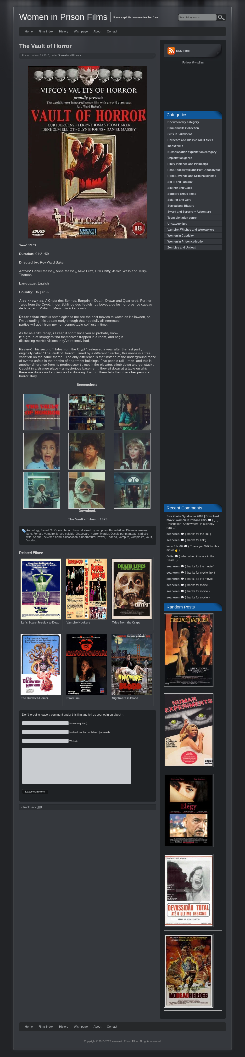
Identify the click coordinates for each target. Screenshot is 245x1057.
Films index (46, 31)
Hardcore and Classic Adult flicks (190, 140)
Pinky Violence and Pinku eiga (187, 164)
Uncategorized (177, 223)
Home (29, 31)
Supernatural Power (92, 537)
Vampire (123, 537)
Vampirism (137, 537)
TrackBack (32, 807)
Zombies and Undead (181, 247)
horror (95, 533)
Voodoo (31, 540)
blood (68, 530)
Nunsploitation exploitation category (192, 152)
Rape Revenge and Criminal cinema (191, 176)
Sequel (37, 537)
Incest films (175, 146)
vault (149, 537)
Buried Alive (117, 530)
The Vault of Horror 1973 (87, 519)
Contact (112, 31)
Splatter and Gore (179, 199)
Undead (111, 537)
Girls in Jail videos (179, 134)
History (63, 31)
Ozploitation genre (179, 158)
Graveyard (82, 533)
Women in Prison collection (185, 241)
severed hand (53, 537)
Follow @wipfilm (193, 62)
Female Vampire (44, 533)
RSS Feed (182, 51)
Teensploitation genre (182, 217)
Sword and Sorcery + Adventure (189, 211)
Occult (115, 533)
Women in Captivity (180, 235)
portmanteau (128, 533)
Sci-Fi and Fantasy (180, 182)
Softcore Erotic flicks (181, 194)
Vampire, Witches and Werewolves (190, 229)
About (97, 31)
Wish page (81, 31)
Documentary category (183, 122)
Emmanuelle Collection (183, 128)
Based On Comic (52, 530)
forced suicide (65, 533)
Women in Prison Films (63, 17)
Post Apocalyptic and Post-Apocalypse (194, 170)
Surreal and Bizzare (69, 55)
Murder (104, 533)
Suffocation (70, 537)
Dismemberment (137, 530)
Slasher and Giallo (179, 188)
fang (29, 533)
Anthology (32, 530)
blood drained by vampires (90, 530)
